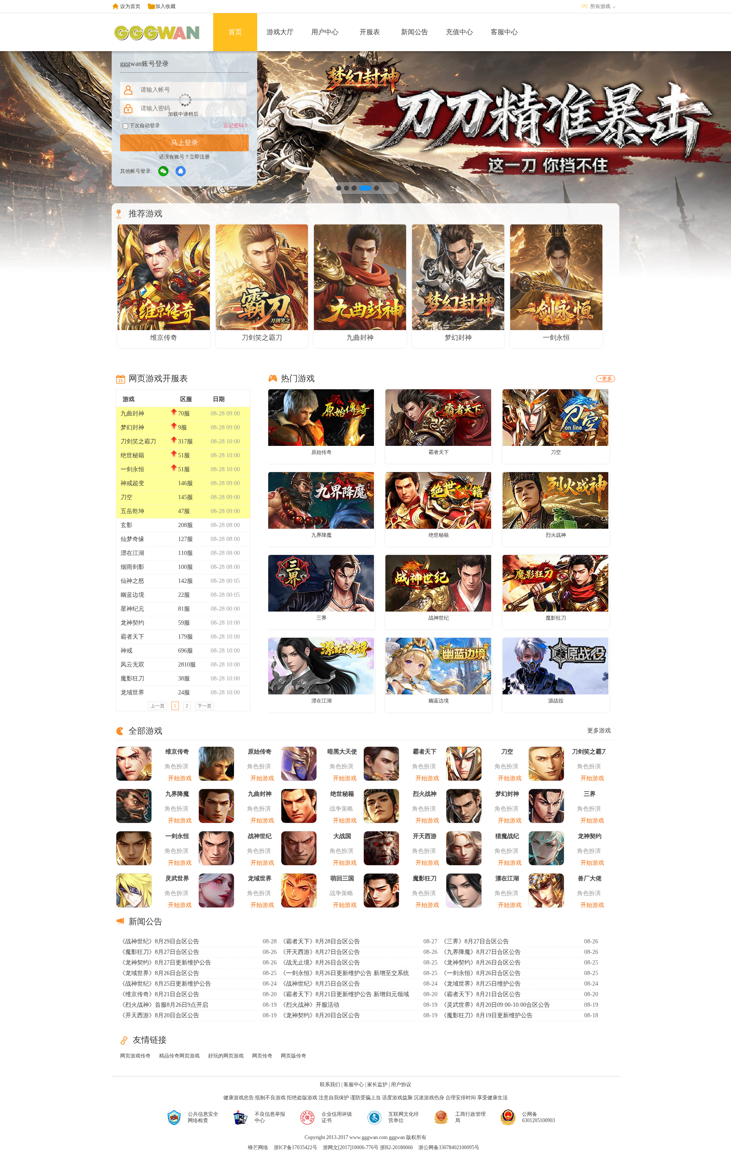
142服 (185, 581)
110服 (185, 553)
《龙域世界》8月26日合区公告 (159, 973)
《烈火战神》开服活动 (309, 1005)
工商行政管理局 (470, 1117)
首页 (235, 32)
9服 (182, 427)
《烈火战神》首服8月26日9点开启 (163, 1005)
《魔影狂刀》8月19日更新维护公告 (487, 1015)
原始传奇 (321, 452)
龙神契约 (132, 623)
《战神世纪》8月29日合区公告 (159, 941)
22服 (184, 595)
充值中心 (459, 32)
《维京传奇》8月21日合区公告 (159, 994)
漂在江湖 (132, 553)
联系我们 (330, 1084)
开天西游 (425, 836)
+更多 (605, 379)
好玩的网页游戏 (226, 1056)
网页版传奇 (293, 1056)
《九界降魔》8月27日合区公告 (481, 952)
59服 (184, 623)
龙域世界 (132, 692)
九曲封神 (132, 413)
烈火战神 (556, 535)
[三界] (321, 583)
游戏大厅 (280, 32)
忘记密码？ (236, 125)
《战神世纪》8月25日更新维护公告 (165, 984)
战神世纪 (439, 618)
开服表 (370, 32)
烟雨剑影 (132, 567)
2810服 (187, 664)
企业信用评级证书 (337, 1117)
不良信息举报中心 (270, 1117)
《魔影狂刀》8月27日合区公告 (159, 952)
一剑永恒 (132, 469)
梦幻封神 (132, 427)
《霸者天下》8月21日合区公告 (481, 994)
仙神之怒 (132, 581)
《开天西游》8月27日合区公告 (320, 952)
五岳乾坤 (132, 511)
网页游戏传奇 (135, 1056)
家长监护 (377, 1084)
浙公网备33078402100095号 (448, 1147)
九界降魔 (321, 535)
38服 (184, 678)
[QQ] (181, 171)
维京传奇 (177, 752)
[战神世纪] (438, 583)
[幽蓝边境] (438, 666)
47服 (184, 511)
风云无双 (132, 664)
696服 (185, 650)
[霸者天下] (438, 417)
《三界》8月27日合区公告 (475, 941)
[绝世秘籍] (438, 500)
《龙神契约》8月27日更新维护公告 (165, 962)
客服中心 (504, 32)
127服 (185, 539)
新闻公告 (414, 32)
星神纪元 (132, 609)
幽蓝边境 (132, 595)
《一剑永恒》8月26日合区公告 (481, 973)
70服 (184, 413)
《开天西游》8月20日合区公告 (159, 1015)
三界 (321, 618)
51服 (184, 455)
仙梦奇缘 (132, 539)
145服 (185, 497)
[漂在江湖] (321, 666)
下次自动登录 (144, 125)
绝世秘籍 (132, 455)
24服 (184, 692)
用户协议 (401, 1084)
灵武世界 (177, 878)
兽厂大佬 (590, 878)
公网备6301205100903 (538, 1117)
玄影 (126, 525)
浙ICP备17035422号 (295, 1147)
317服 (185, 441)
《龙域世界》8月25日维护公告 (481, 984)
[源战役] (555, 666)
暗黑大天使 (342, 752)
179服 (185, 637)
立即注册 (200, 157)
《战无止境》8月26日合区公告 (320, 962)
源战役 (555, 701)
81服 (184, 609)
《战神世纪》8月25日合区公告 (320, 984)
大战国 (342, 836)
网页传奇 (262, 1056)
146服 (185, 483)
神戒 (126, 650)
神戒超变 (132, 483)
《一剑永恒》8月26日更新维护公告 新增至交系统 (344, 973)
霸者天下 (132, 637)
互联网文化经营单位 (403, 1117)
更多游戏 (599, 730)
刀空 (126, 497)
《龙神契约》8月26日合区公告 (481, 962)
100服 (185, 567)
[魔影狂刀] (555, 583)
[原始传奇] (321, 417)
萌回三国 (342, 878)
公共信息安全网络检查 (203, 1117)
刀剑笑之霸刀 (138, 441)
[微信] (163, 171)
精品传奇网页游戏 (179, 1056)
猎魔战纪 (507, 836)
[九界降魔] (321, 500)
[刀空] (555, 417)
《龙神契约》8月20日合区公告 (320, 1015)
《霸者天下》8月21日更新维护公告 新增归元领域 (344, 994)
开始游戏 (180, 778)
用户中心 (324, 32)
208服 (185, 525)
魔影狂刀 (132, 678)
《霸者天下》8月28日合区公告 (320, 941)
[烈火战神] (555, 500)
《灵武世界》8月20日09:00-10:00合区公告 (495, 1005)
